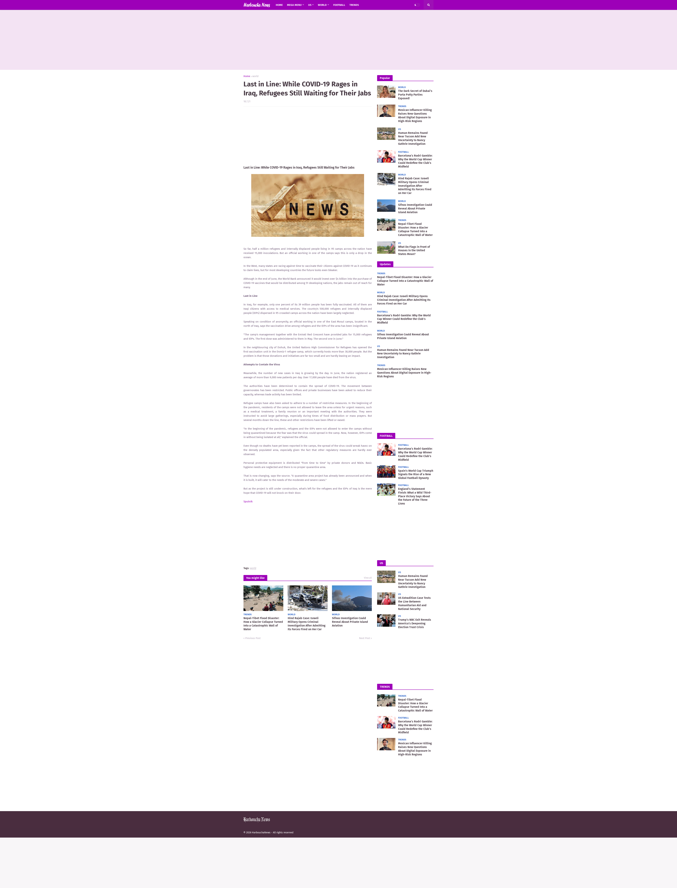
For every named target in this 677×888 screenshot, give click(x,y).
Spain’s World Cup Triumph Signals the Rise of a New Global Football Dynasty (415, 474)
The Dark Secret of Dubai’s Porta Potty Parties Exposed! (415, 94)
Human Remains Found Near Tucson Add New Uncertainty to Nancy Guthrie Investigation (413, 138)
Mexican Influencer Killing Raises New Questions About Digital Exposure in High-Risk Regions (415, 115)
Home (246, 76)
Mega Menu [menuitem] (294, 5)
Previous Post (253, 638)
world (255, 76)
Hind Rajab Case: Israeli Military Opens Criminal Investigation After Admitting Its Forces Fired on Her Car (306, 623)
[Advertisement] (338, 40)
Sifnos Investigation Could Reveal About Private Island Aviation (350, 621)
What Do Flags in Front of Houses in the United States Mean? (414, 250)
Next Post (364, 638)
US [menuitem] (309, 5)
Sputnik (248, 501)
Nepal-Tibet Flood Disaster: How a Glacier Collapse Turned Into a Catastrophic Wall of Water (263, 623)
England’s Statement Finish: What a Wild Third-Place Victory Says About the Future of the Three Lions (414, 496)
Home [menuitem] (279, 5)
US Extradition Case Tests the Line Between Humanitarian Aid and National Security (414, 603)
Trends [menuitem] (354, 5)
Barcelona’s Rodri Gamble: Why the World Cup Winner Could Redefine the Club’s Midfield (415, 161)
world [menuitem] (322, 5)
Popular (385, 78)
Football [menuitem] (339, 5)
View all (368, 577)
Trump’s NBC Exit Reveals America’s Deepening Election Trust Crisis (414, 623)
